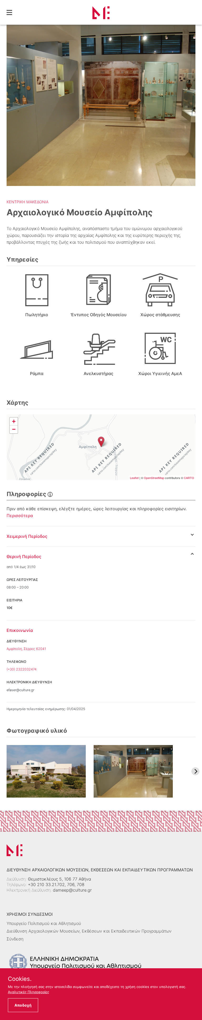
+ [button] (14, 421)
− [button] (14, 429)
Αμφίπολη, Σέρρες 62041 (26, 649)
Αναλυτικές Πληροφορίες (28, 992)
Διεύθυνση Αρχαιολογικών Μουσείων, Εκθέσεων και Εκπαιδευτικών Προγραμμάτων (89, 931)
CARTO (189, 478)
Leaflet (134, 478)
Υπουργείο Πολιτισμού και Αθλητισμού (44, 923)
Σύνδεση (15, 938)
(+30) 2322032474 (22, 669)
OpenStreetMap (154, 478)
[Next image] (195, 771)
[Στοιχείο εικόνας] (46, 771)
